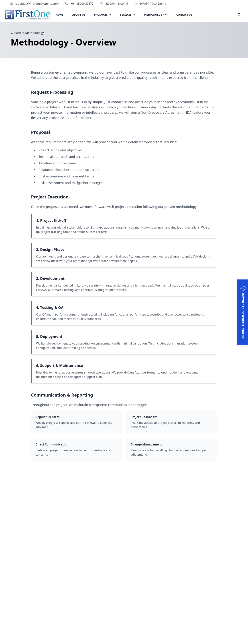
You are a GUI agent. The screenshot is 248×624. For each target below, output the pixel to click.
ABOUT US (78, 14)
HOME (60, 14)
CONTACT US (184, 14)
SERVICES (126, 14)
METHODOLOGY (154, 14)
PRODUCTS (101, 14)
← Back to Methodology (27, 33)
